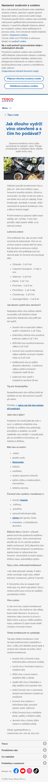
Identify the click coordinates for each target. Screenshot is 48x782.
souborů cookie (18, 41)
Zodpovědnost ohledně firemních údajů (20, 71)
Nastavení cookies (18, 35)
